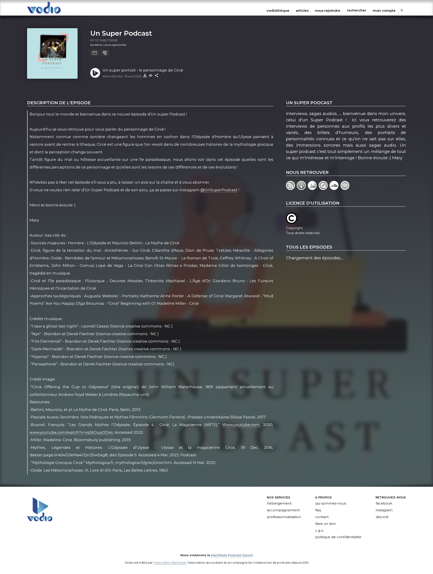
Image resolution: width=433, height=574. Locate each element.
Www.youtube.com (241, 424)
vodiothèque (278, 10)
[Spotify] (345, 188)
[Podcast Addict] (324, 188)
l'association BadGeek (169, 562)
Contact (322, 517)
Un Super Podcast (121, 33)
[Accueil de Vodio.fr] (44, 13)
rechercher (356, 10)
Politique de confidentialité (338, 537)
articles (302, 10)
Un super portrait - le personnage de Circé (143, 70)
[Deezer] (313, 188)
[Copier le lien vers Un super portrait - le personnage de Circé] (156, 75)
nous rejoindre (327, 10)
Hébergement (279, 504)
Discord (382, 517)
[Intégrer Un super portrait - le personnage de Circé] (150, 75)
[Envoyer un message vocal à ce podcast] (104, 52)
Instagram (384, 510)
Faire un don (325, 524)
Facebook (384, 504)
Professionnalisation (284, 517)
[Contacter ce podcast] (94, 52)
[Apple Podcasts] (302, 188)
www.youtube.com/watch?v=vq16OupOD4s (71, 432)
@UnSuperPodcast (218, 190)
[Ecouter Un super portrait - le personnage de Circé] (95, 73)
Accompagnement (283, 510)
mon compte (384, 10)
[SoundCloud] (334, 188)
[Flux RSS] (291, 188)
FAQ (318, 510)
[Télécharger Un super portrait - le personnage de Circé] (145, 75)
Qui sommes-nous (330, 504)
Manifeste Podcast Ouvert (232, 555)
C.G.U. (319, 530)
